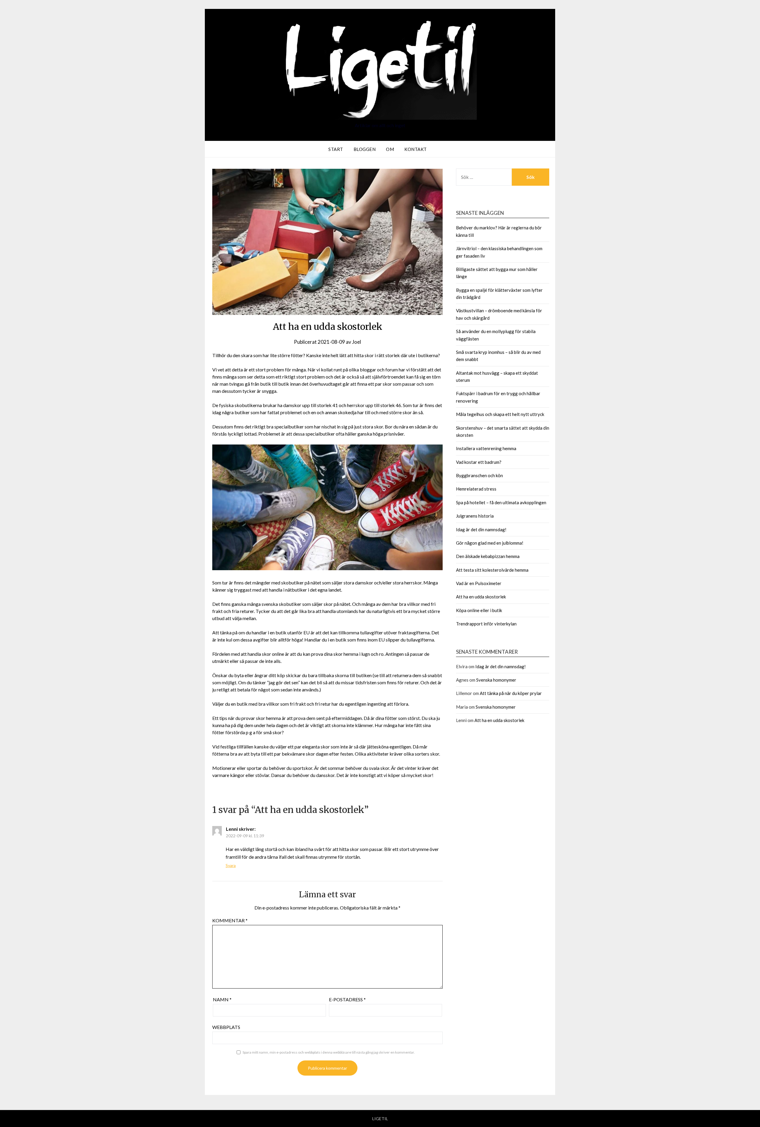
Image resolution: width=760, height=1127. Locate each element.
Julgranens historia (475, 515)
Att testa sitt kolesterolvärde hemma (492, 570)
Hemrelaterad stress (476, 488)
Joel (356, 342)
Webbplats (226, 1027)
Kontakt (415, 149)
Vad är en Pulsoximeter (478, 583)
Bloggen (365, 149)
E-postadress (347, 999)
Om (390, 149)
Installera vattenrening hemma (486, 448)
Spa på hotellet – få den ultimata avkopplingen (501, 502)
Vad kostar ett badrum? (478, 462)
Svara (231, 865)
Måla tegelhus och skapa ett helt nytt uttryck (500, 414)
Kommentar (230, 920)
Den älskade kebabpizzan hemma (488, 556)
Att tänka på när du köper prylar (511, 693)
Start (335, 149)
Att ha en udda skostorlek (481, 596)
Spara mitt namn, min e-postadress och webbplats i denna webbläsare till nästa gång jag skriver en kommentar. (329, 1052)
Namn (222, 999)
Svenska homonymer (496, 679)
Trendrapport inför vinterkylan (486, 623)
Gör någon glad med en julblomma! (489, 543)
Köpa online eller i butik (479, 610)
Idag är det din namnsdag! (481, 529)
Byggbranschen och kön (479, 475)
